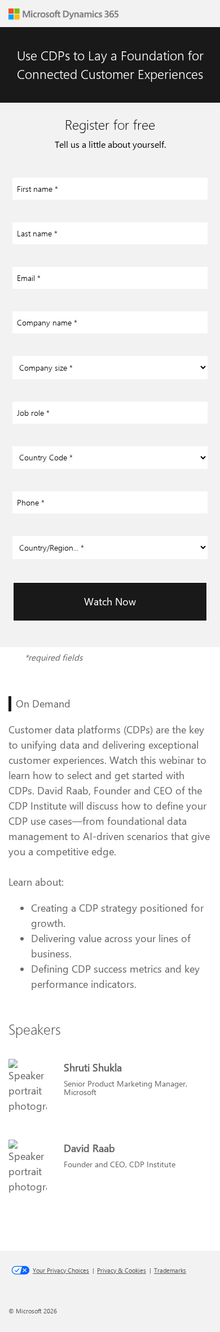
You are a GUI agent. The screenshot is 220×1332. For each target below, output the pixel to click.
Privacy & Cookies (121, 1270)
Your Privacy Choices (61, 1270)
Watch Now (110, 601)
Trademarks (170, 1270)
